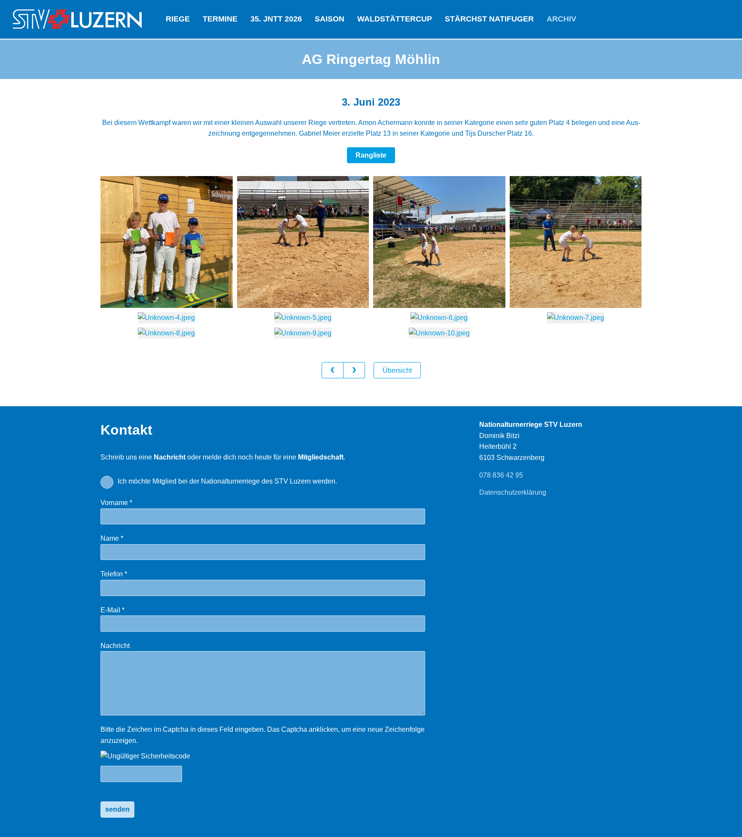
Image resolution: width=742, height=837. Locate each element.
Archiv (561, 19)
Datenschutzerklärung (512, 492)
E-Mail (129, 610)
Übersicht (397, 370)
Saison (329, 19)
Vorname (133, 502)
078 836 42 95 (501, 475)
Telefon (130, 574)
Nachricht (115, 645)
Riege (178, 19)
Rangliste (371, 155)
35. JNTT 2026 (276, 19)
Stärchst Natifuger (489, 19)
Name (129, 538)
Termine (220, 19)
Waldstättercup (394, 19)
